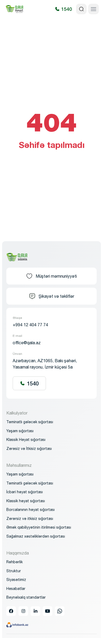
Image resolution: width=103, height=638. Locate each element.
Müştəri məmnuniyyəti (56, 276)
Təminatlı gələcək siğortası (29, 483)
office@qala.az (27, 342)
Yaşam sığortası (20, 474)
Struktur (13, 571)
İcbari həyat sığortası (24, 492)
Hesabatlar (15, 588)
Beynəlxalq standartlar (26, 597)
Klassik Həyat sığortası (25, 439)
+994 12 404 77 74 (30, 324)
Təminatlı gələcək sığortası (29, 422)
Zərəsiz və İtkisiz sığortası (29, 448)
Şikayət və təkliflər (56, 296)
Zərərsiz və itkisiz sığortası (29, 518)
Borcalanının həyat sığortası (30, 509)
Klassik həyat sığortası (25, 501)
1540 (33, 383)
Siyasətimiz (16, 580)
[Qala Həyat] (14, 9)
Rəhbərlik (14, 562)
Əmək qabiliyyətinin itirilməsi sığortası (38, 527)
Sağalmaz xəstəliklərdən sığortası (35, 536)
